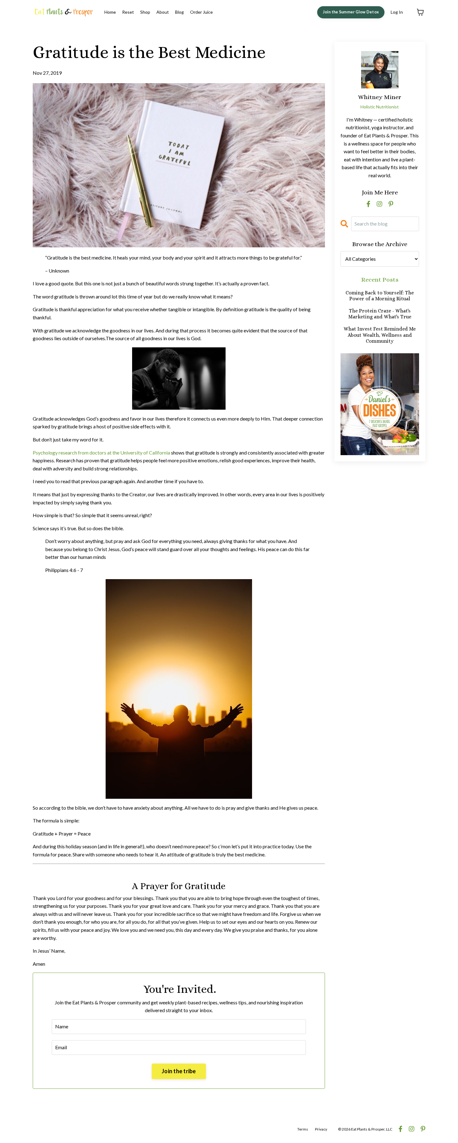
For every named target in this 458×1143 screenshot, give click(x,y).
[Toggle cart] (420, 12)
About (162, 12)
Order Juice (201, 12)
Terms (302, 1129)
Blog (179, 12)
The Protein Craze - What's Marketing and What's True (379, 314)
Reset (128, 12)
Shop (145, 12)
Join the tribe (179, 1071)
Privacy (321, 1129)
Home (110, 12)
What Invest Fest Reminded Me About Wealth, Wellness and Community (380, 335)
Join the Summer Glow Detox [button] (351, 12)
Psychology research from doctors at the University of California (101, 452)
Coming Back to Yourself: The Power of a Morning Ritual (380, 296)
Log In (397, 12)
